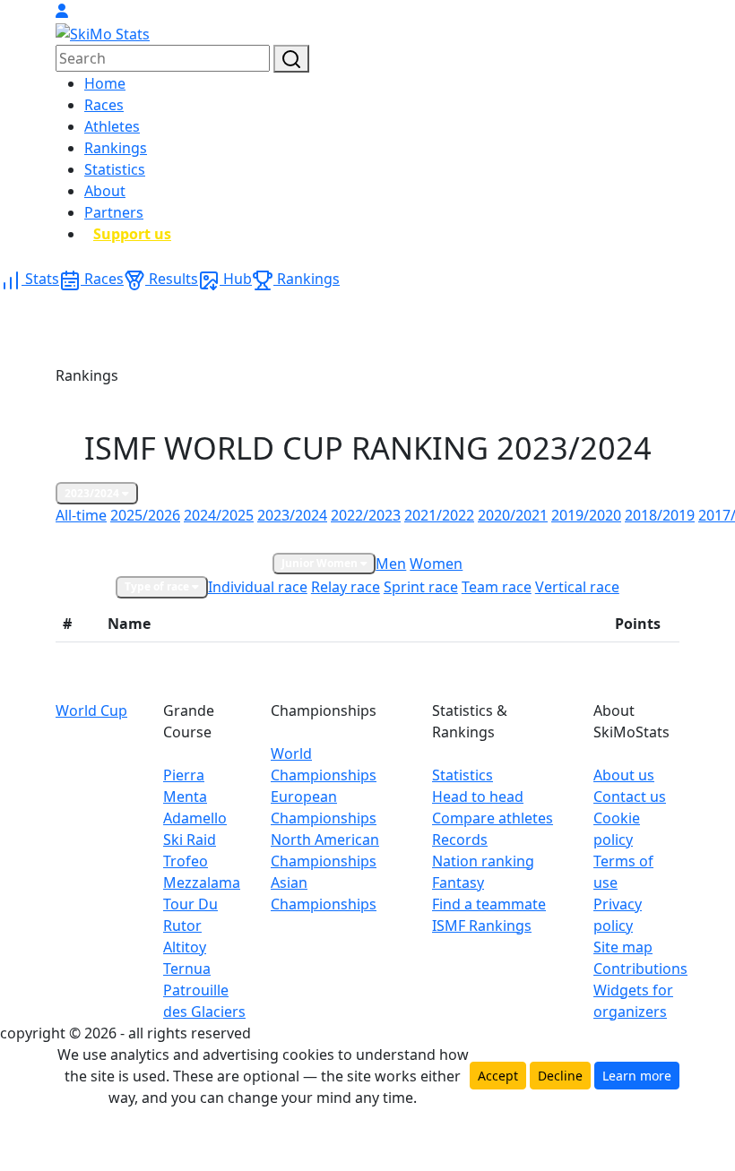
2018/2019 (660, 515)
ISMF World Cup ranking (251, 538)
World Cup (91, 710)
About (104, 191)
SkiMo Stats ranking (116, 538)
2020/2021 (513, 515)
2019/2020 (586, 515)
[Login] (62, 11)
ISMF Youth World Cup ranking (417, 538)
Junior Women (320, 563)
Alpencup (542, 538)
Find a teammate (489, 904)
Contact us (629, 796)
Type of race (158, 586)
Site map (623, 947)
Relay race (345, 587)
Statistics (114, 169)
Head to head (477, 796)
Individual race (257, 587)
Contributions (640, 968)
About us (623, 775)
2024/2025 (219, 515)
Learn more (636, 1075)
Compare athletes (492, 818)
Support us (132, 234)
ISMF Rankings (482, 925)
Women (436, 563)
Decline (560, 1075)
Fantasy (458, 882)
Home (104, 83)
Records (460, 839)
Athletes (112, 126)
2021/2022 (439, 515)
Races (104, 105)
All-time (81, 515)
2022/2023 (366, 515)
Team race (497, 587)
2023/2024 (93, 493)
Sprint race (421, 587)
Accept (498, 1075)
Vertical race (577, 587)
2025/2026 (145, 515)
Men (391, 563)
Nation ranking (483, 861)
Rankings (115, 148)
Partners (113, 212)
